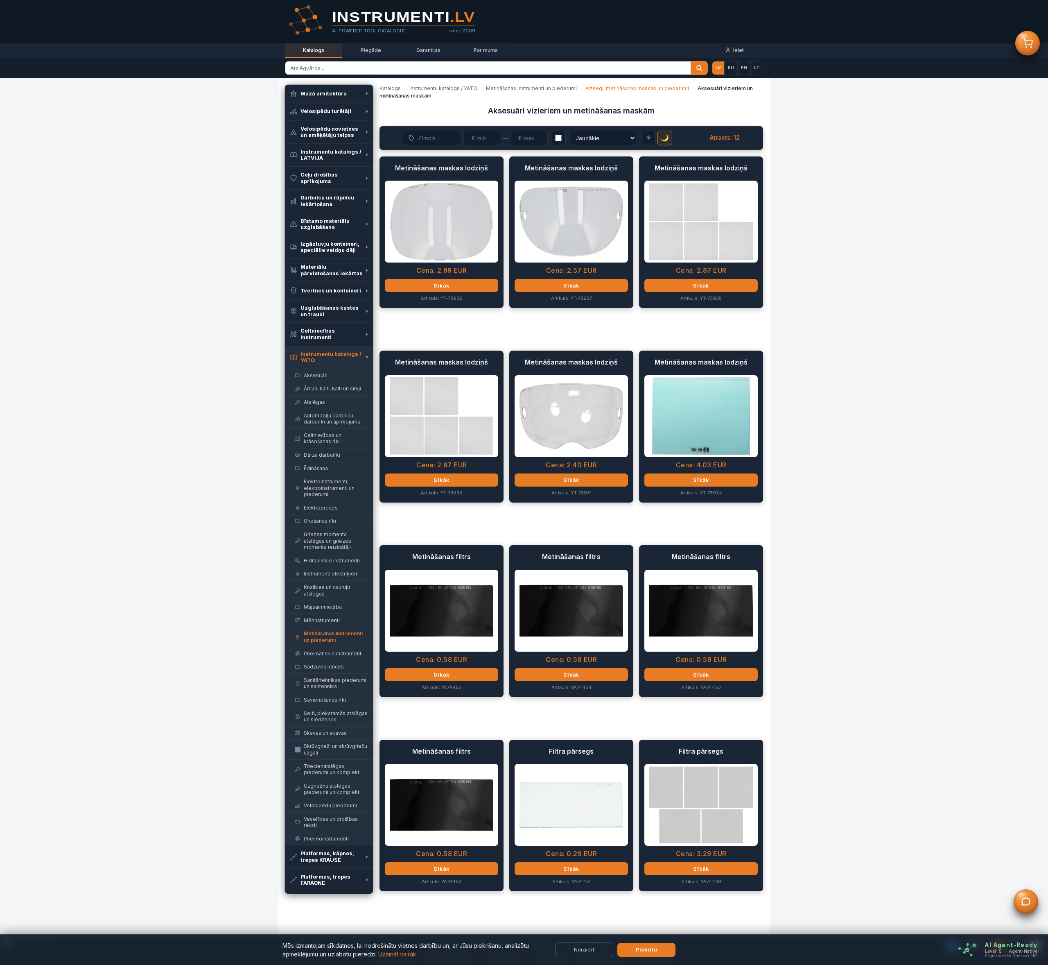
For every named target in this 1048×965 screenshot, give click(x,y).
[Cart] (1027, 44)
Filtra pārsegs (571, 751)
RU (731, 67)
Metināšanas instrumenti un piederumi (531, 88)
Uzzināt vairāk (397, 954)
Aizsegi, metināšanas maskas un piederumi (637, 88)
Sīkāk (441, 285)
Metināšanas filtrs (441, 557)
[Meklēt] (699, 68)
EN (744, 67)
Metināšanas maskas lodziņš (441, 168)
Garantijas (428, 50)
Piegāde (371, 50)
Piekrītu (646, 949)
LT (756, 67)
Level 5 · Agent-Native (1011, 951)
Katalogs (313, 50)
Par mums (486, 50)
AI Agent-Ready (1011, 945)
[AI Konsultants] (1026, 902)
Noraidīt (584, 949)
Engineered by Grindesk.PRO (1011, 956)
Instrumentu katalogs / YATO (443, 88)
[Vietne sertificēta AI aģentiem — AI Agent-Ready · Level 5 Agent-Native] (967, 950)
